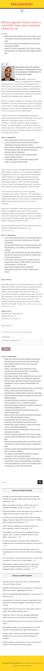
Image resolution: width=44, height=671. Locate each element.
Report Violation (26, 332)
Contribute (28, 663)
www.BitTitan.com (7, 230)
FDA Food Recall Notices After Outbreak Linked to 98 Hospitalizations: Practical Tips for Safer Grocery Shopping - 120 (22, 551)
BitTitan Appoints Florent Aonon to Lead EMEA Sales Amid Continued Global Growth (21, 25)
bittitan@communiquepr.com (11, 318)
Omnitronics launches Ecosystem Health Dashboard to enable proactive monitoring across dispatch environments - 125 (22, 543)
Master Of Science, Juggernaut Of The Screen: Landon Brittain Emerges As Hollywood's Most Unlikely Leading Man (22, 50)
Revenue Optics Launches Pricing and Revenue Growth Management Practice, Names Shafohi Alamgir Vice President (22, 383)
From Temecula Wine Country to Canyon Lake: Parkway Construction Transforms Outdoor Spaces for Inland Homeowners (23, 240)
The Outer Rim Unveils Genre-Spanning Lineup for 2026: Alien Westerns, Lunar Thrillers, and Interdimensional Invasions (22, 247)
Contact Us (16, 666)
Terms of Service (26, 666)
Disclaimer (16, 332)
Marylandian (22, 4)
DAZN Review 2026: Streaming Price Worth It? (19, 140)
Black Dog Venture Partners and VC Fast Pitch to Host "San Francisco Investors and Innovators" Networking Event (22, 38)
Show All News (6, 332)
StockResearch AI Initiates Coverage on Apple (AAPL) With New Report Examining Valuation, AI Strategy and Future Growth (22, 602)
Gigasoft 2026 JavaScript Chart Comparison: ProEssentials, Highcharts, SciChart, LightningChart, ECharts (21, 269)
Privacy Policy (37, 663)
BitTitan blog (10, 306)
